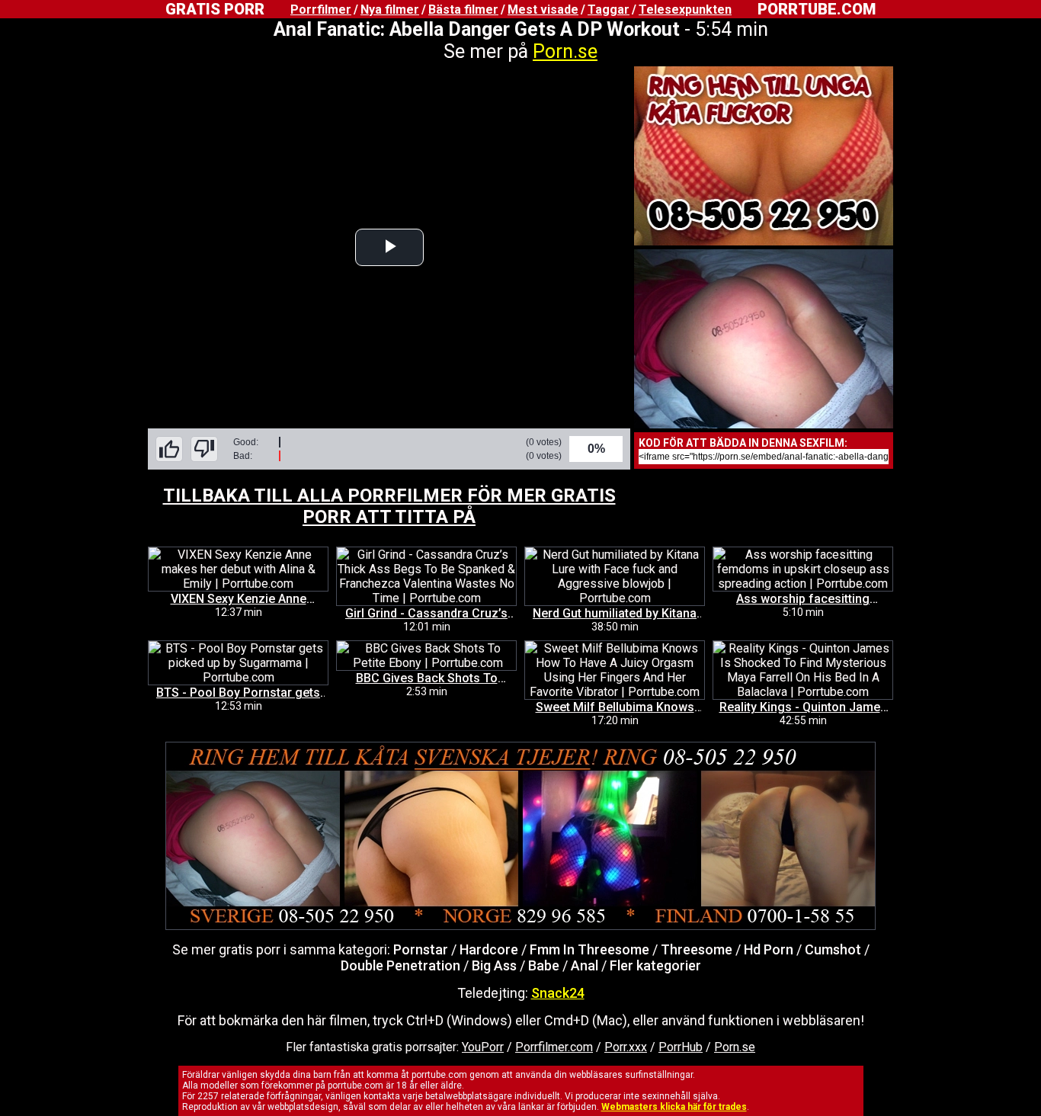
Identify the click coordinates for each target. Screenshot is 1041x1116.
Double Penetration (400, 965)
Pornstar (420, 949)
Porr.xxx (625, 1047)
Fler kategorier (655, 965)
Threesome (696, 949)
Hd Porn (768, 949)
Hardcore (489, 949)
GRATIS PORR (214, 9)
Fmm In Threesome (589, 949)
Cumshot (833, 949)
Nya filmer (389, 9)
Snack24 (558, 993)
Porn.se (565, 51)
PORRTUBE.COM (817, 9)
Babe (543, 965)
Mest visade (543, 9)
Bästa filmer (463, 9)
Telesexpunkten (685, 9)
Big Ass (494, 965)
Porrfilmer (320, 9)
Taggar (608, 9)
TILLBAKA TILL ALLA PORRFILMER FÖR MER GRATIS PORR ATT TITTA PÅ (389, 506)
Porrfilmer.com (554, 1047)
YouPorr (483, 1047)
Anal (584, 965)
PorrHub (680, 1047)
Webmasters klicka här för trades (674, 1107)
